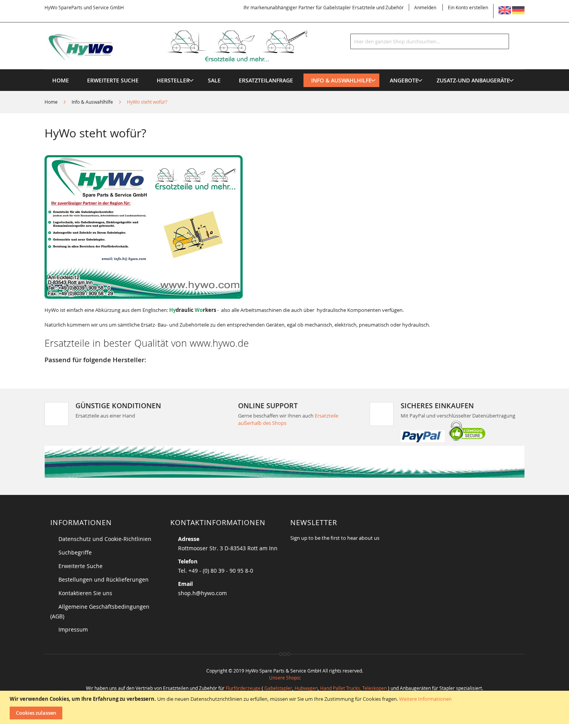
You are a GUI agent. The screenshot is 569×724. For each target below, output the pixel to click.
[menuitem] (173, 80)
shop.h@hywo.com (202, 593)
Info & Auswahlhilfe (93, 102)
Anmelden (425, 7)
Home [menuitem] (60, 80)
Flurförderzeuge (243, 688)
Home (52, 102)
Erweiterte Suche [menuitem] (113, 80)
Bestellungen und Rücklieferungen (103, 579)
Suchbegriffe (75, 552)
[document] (285, 707)
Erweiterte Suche (80, 566)
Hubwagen (306, 688)
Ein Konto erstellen (468, 7)
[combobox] (429, 41)
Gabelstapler (278, 688)
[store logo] (188, 46)
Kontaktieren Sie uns (85, 593)
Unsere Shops (284, 677)
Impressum (73, 629)
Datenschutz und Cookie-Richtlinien (104, 539)
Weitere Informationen (425, 698)
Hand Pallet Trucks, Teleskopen (353, 688)
